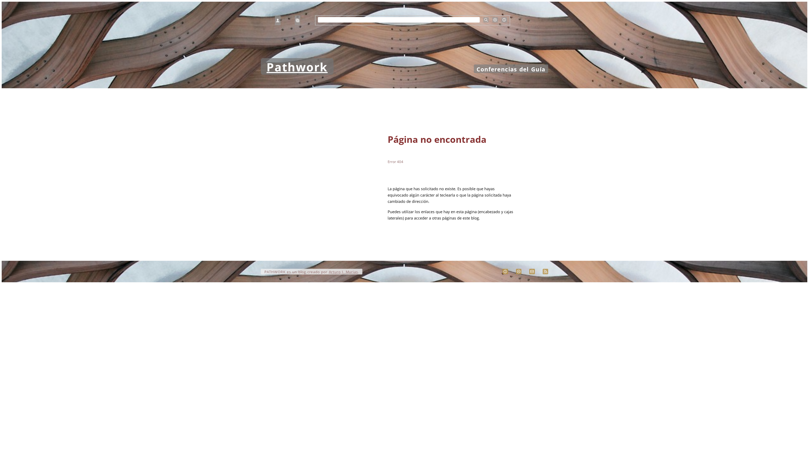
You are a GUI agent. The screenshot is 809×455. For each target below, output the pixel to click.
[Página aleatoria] (297, 20)
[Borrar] (495, 20)
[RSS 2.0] (545, 271)
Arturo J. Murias (343, 271)
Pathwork (297, 67)
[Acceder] (277, 20)
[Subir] (518, 271)
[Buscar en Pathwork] (486, 20)
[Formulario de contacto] (532, 271)
